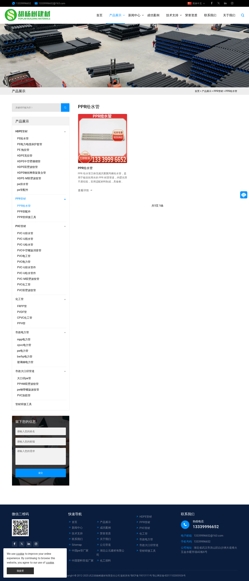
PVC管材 (20, 226)
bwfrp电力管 (24, 356)
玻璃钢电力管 (25, 362)
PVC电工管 (23, 256)
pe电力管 (22, 350)
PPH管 (21, 323)
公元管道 (105, 544)
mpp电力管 (23, 339)
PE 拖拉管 (23, 149)
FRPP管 (22, 306)
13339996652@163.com (52, 3)
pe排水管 (22, 184)
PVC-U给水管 (25, 244)
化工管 (19, 299)
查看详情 (83, 190)
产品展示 (115, 15)
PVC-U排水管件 (26, 267)
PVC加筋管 (23, 395)
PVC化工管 (23, 284)
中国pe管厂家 (80, 550)
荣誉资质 (191, 15)
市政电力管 (22, 332)
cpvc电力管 (24, 345)
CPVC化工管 (24, 317)
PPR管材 (218, 91)
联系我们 (210, 15)
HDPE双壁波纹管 (27, 167)
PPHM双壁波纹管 (28, 383)
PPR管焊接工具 (26, 217)
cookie (20, 553)
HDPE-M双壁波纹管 (29, 178)
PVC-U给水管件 (26, 273)
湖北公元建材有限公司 (110, 553)
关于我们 (229, 15)
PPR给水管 (231, 91)
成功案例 (153, 15)
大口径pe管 (24, 378)
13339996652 (23, 3)
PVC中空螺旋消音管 (29, 250)
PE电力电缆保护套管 (29, 144)
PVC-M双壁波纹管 (28, 278)
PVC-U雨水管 (25, 238)
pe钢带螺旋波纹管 (28, 389)
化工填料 (105, 560)
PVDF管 (22, 312)
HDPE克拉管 (24, 155)
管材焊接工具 (23, 404)
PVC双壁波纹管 (26, 290)
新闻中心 (134, 15)
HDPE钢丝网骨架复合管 (31, 172)
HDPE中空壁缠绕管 (28, 161)
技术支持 (172, 15)
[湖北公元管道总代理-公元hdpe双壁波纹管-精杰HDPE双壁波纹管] (28, 15)
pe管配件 (22, 189)
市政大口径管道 (24, 371)
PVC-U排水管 (25, 233)
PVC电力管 (23, 261)
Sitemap (77, 544)
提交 (40, 473)
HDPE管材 (21, 131)
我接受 (20, 570)
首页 (99, 15)
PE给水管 (23, 138)
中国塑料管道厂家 (83, 560)
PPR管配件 (24, 211)
